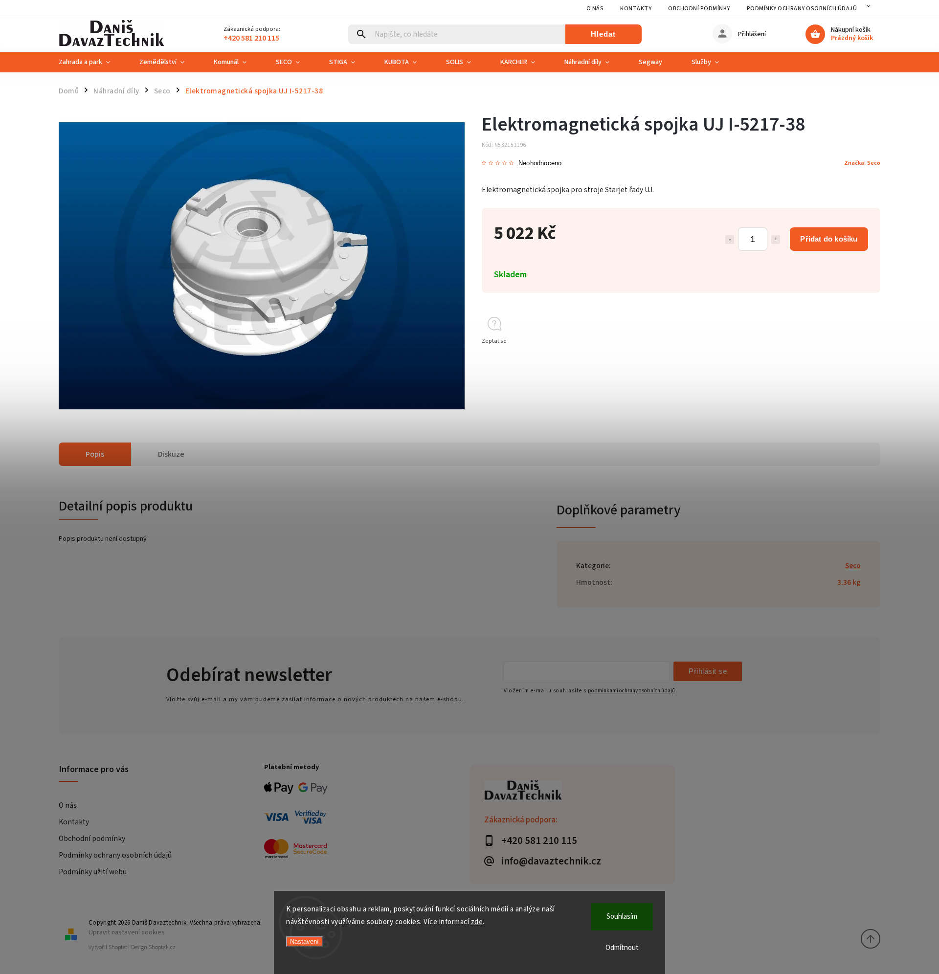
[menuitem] (92, 62)
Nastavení (304, 941)
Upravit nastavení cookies (127, 932)
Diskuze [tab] (171, 454)
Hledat (603, 34)
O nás (595, 8)
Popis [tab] (95, 454)
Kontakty (635, 8)
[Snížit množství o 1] (729, 239)
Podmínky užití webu (93, 871)
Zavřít (850, 358)
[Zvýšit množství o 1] (775, 239)
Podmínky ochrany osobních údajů (802, 8)
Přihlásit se (708, 671)
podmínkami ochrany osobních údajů (631, 690)
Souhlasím (621, 916)
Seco (853, 565)
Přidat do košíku (828, 239)
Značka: (862, 162)
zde (477, 922)
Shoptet (118, 947)
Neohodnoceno (539, 163)
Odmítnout (622, 948)
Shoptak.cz (162, 947)
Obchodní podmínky (699, 8)
